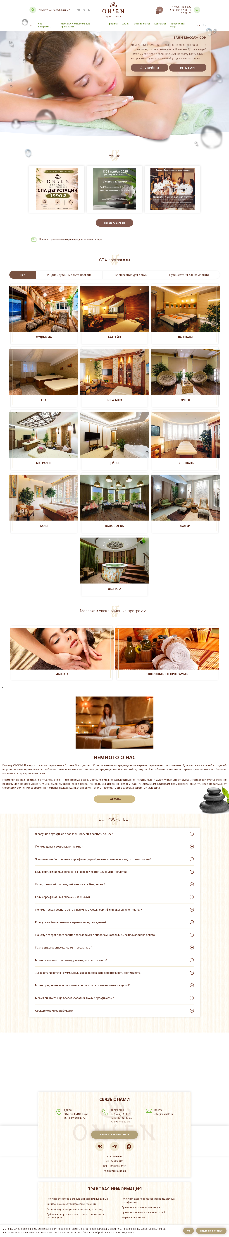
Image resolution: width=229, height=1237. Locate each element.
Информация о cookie (133, 1217)
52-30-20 (186, 12)
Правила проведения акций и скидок (141, 1207)
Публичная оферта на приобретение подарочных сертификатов (148, 1200)
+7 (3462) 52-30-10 (180, 9)
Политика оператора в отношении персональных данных (77, 1198)
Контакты (160, 23)
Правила (113, 23)
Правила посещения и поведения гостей (143, 1212)
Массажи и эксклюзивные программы (75, 25)
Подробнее (114, 799)
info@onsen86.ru (163, 1114)
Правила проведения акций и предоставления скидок (70, 239)
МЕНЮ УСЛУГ (187, 67)
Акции (125, 23)
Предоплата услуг (177, 25)
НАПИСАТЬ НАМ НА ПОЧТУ (114, 1134)
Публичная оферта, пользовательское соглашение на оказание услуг (76, 1216)
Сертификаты (142, 23)
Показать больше (114, 222)
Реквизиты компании (114, 1170)
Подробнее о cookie (211, 1231)
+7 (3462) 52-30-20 (121, 1117)
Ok (188, 1231)
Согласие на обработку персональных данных (71, 1203)
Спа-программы (44, 25)
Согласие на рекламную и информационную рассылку (75, 1209)
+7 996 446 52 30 (181, 6)
